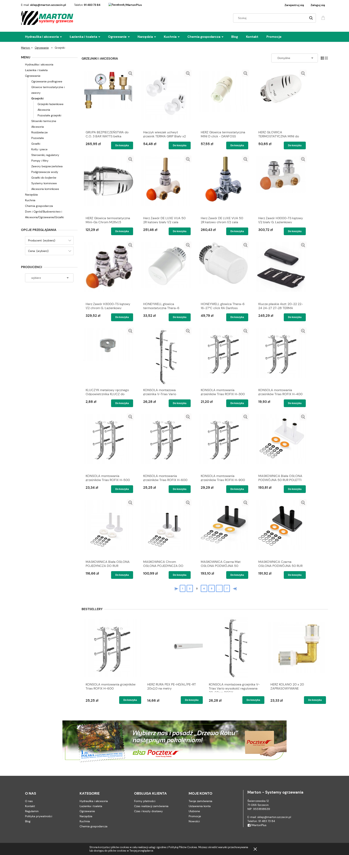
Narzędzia (31, 194)
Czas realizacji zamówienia (151, 806)
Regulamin (32, 811)
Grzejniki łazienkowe (50, 104)
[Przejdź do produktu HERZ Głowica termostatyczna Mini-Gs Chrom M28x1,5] (108, 184)
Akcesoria (44, 110)
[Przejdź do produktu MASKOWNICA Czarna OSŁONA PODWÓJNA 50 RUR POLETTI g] (281, 528)
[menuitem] (47, 37)
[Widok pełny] (326, 58)
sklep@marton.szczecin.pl (48, 5)
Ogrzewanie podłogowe (46, 81)
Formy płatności (144, 801)
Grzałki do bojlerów (43, 177)
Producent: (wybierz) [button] (41, 240)
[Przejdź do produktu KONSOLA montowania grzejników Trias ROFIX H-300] (223, 356)
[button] (130, 73)
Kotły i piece (39, 149)
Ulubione (194, 811)
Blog (27, 821)
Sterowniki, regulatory (45, 155)
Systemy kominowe (44, 183)
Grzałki (35, 143)
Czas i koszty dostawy (148, 811)
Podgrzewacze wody (44, 172)
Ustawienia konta (200, 806)
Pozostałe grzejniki (49, 115)
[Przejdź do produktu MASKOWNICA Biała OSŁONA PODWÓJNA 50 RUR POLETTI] (281, 442)
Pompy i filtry (39, 160)
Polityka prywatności (38, 816)
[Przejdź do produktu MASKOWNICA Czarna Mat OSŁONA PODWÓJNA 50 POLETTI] (223, 528)
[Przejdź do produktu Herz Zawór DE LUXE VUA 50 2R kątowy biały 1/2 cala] (166, 184)
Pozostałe (37, 138)
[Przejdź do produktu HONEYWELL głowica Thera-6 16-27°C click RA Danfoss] (223, 270)
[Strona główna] (47, 18)
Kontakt (30, 806)
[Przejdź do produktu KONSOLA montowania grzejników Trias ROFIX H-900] (223, 442)
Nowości (194, 821)
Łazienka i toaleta (36, 70)
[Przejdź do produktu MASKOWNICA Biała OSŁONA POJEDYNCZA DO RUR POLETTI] (108, 528)
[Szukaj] (311, 18)
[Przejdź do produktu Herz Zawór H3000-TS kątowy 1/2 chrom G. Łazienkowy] (108, 270)
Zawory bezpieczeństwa (47, 166)
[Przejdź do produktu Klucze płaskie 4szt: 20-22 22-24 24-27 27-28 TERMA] (281, 270)
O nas (29, 801)
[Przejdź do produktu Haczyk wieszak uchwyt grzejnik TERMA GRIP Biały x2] (166, 99)
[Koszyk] (324, 17)
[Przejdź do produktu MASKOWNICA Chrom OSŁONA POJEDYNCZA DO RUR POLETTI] (166, 528)
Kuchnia (30, 200)
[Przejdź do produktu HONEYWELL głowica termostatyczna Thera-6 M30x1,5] (166, 270)
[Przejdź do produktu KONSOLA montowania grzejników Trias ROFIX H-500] (108, 442)
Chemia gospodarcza (39, 206)
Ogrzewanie (32, 76)
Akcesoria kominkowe (45, 189)
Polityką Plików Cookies (182, 847)
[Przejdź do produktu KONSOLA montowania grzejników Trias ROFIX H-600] (166, 442)
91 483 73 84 (92, 5)
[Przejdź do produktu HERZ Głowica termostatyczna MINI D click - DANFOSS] (223, 99)
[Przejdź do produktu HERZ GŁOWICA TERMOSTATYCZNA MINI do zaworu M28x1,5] (281, 99)
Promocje (195, 816)
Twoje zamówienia (200, 801)
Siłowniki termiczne (43, 121)
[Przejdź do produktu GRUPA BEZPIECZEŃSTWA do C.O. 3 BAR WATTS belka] (108, 99)
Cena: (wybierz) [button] (38, 251)
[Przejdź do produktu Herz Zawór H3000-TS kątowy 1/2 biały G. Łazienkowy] (281, 184)
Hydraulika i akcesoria (39, 64)
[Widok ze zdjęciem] (322, 58)
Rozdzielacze (39, 132)
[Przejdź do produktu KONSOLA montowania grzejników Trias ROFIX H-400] (281, 356)
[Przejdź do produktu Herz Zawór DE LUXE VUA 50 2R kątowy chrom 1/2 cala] (223, 184)
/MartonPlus (133, 5)
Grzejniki (37, 98)
